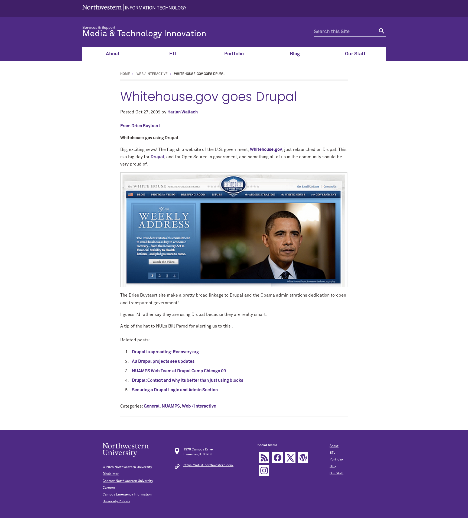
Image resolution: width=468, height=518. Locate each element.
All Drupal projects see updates (163, 361)
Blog (295, 54)
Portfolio (234, 54)
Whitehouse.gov (266, 149)
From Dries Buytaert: (140, 126)
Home (125, 74)
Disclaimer (111, 474)
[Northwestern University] (134, 8)
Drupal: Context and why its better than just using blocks (187, 380)
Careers (109, 488)
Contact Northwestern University (128, 481)
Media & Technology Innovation (144, 34)
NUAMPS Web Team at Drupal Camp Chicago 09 (179, 371)
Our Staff (355, 54)
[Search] (381, 32)
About (113, 54)
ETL (173, 54)
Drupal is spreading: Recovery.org (165, 352)
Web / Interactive (152, 74)
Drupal (157, 157)
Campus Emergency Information (127, 494)
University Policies (116, 501)
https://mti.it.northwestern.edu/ (208, 465)
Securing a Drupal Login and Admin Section (175, 390)
